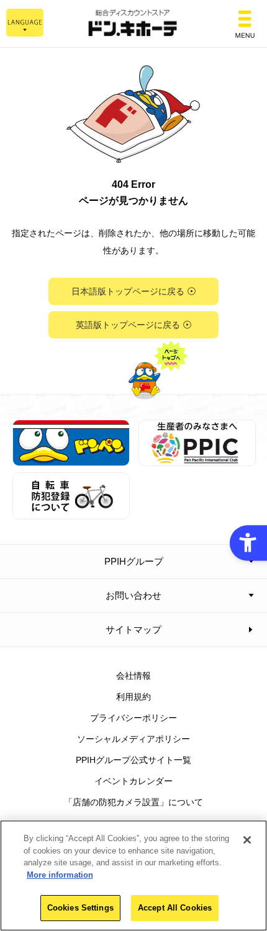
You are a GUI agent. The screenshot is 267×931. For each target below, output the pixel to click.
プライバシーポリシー (133, 718)
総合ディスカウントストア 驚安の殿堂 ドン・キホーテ (133, 24)
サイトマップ (133, 629)
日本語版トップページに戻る (127, 291)
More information (60, 875)
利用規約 (133, 697)
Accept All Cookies (175, 907)
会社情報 (133, 676)
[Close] (247, 840)
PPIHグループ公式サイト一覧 (133, 760)
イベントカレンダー (133, 781)
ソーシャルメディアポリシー (133, 739)
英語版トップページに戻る (128, 325)
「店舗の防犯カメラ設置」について (133, 802)
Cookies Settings (80, 907)
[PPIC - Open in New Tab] (197, 459)
